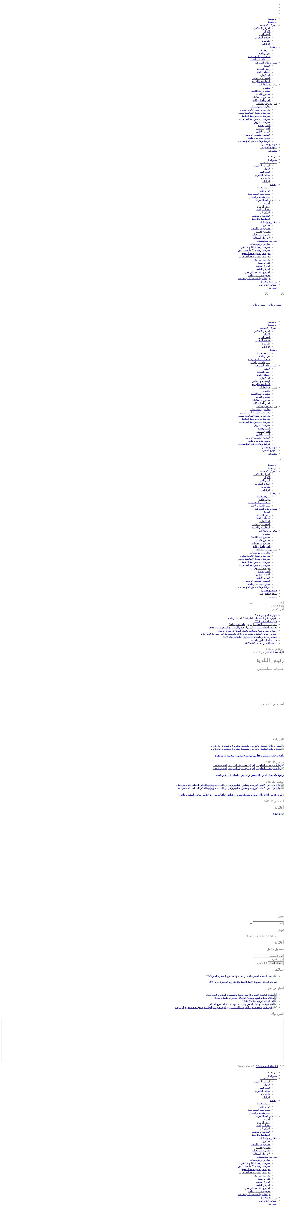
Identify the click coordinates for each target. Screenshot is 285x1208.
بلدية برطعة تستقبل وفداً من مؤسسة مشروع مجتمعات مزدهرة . (249, 755)
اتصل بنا (273, 150)
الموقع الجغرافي (268, 147)
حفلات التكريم (262, 37)
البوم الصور (264, 34)
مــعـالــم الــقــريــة (259, 56)
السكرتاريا (264, 75)
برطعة (273, 47)
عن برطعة (264, 53)
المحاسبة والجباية (261, 81)
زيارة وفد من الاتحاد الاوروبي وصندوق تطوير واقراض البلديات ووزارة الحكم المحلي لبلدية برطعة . (231, 794)
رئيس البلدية (263, 68)
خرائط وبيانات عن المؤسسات (254, 141)
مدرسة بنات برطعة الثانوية (256, 115)
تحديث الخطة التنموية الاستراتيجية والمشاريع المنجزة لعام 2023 (243, 627)
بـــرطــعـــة (263, 50)
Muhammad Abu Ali (267, 1066)
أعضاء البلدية (263, 72)
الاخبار (267, 31)
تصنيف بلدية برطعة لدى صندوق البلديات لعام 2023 (250, 637)
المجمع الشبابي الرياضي (257, 134)
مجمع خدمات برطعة (259, 137)
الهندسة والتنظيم (261, 78)
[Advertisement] (270, 865)
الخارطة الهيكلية (261, 100)
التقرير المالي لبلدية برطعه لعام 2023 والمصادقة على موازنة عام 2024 (239, 633)
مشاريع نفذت (263, 94)
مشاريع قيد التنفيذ (260, 90)
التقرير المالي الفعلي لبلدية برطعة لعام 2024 (253, 624)
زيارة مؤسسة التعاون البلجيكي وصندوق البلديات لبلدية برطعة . (250, 775)
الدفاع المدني (263, 128)
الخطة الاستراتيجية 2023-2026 (261, 643)
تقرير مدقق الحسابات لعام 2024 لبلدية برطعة (252, 618)
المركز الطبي (263, 131)
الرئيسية (272, 18)
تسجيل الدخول (275, 963)
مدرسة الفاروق (262, 122)
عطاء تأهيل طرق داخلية (264, 640)
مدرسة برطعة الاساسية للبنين (254, 112)
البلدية (267, 65)
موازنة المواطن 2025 (265, 615)
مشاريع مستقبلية (261, 97)
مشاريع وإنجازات (268, 84)
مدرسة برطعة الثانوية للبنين (255, 109)
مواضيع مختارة (269, 144)
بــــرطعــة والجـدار (259, 59)
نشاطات (265, 40)
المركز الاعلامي (268, 25)
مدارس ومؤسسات (266, 103)
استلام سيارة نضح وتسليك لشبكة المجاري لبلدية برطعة (247, 630)
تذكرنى (259, 963)
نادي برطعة (264, 125)
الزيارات (266, 43)
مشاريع (266, 87)
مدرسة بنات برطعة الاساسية (254, 119)
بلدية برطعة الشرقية (266, 62)
